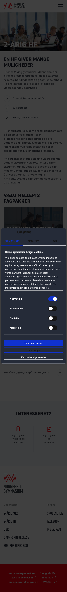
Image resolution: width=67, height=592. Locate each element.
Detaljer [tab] (33, 241)
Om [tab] (55, 241)
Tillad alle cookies (33, 343)
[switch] (52, 308)
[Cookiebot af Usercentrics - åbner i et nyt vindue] (17, 233)
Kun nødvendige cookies (33, 357)
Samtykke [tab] (12, 241)
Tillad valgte (33, 350)
